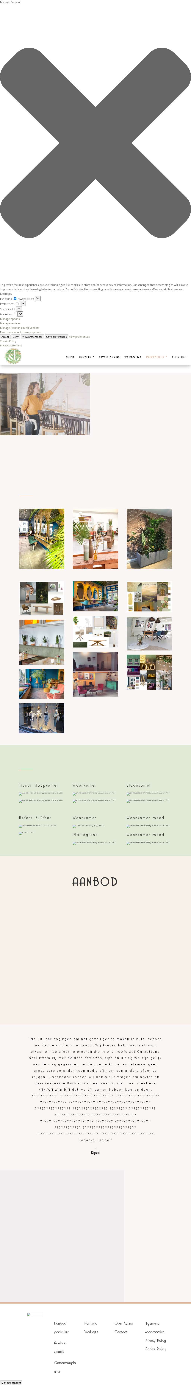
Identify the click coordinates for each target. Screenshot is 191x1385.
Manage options (10, 319)
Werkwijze (91, 1331)
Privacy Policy (155, 1340)
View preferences (32, 336)
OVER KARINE (109, 356)
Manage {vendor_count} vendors (19, 328)
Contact (121, 1331)
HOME (70, 356)
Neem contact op (95, 1259)
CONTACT (179, 356)
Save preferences (56, 336)
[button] (95, 143)
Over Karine (124, 1322)
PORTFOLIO (155, 356)
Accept (5, 336)
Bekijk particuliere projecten (136, 452)
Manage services (10, 323)
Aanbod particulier (138, 1005)
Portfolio (90, 1322)
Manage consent (11, 1382)
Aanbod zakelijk (52, 1003)
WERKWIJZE (133, 356)
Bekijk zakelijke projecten (55, 452)
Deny (16, 336)
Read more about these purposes (20, 332)
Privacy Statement (11, 345)
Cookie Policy (8, 341)
